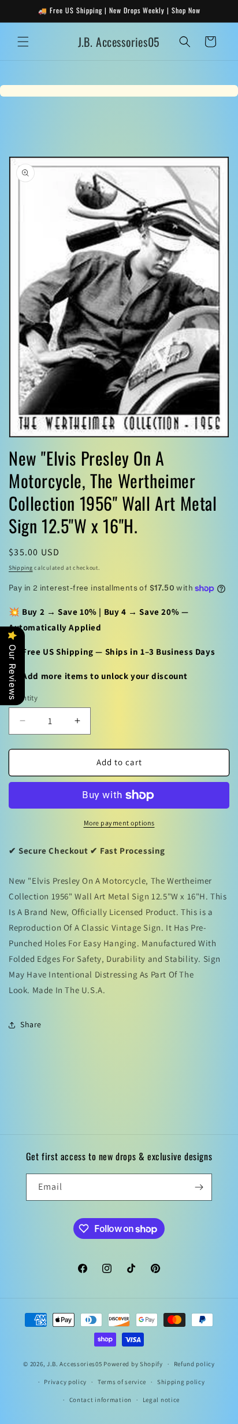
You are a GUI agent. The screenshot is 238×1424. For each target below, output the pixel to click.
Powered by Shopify (133, 1364)
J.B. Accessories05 (74, 1364)
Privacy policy (65, 1382)
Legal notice (161, 1400)
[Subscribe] (198, 1187)
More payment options (119, 822)
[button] (23, 41)
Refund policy (194, 1364)
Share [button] (31, 1024)
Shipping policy (181, 1382)
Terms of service (122, 1382)
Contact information (100, 1400)
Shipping (21, 567)
